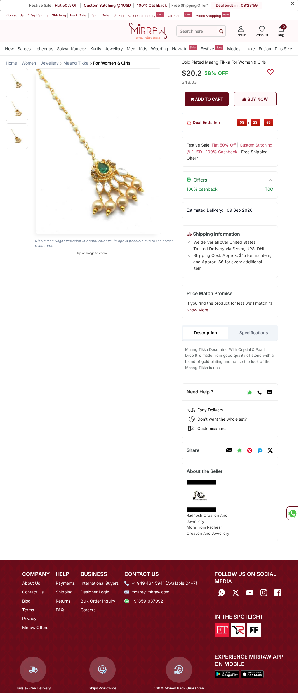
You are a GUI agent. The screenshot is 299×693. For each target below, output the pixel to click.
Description (205, 332)
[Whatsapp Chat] (292, 513)
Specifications (253, 332)
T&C (269, 189)
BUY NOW (257, 99)
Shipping (64, 591)
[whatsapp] (239, 450)
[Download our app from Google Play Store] (227, 673)
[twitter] (270, 450)
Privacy (29, 618)
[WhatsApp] (250, 392)
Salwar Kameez (71, 48)
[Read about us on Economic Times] (222, 630)
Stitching (59, 15)
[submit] (221, 31)
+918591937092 (147, 600)
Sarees (24, 48)
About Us (31, 583)
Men (131, 48)
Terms (28, 609)
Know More (197, 309)
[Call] (259, 392)
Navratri (184, 48)
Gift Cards (179, 15)
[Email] (269, 392)
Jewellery (114, 48)
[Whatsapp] (221, 592)
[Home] (148, 30)
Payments (65, 583)
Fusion (265, 48)
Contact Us (15, 15)
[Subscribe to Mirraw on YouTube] (249, 592)
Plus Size (283, 48)
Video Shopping (212, 15)
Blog (26, 600)
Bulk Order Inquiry (145, 15)
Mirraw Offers (35, 627)
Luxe (250, 48)
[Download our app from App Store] (252, 673)
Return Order (100, 15)
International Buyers (100, 583)
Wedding (159, 48)
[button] (17, 80)
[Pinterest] (250, 450)
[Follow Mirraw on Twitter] (235, 592)
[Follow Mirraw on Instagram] (263, 592)
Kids (143, 48)
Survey (119, 15)
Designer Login (95, 591)
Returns (63, 600)
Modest (234, 48)
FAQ (60, 609)
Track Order (78, 15)
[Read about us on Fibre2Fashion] (254, 630)
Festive (211, 48)
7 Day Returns (37, 15)
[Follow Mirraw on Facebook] (277, 592)
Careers (88, 609)
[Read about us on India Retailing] (238, 630)
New (9, 48)
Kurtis (95, 48)
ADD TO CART (208, 99)
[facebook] (260, 450)
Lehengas (43, 48)
